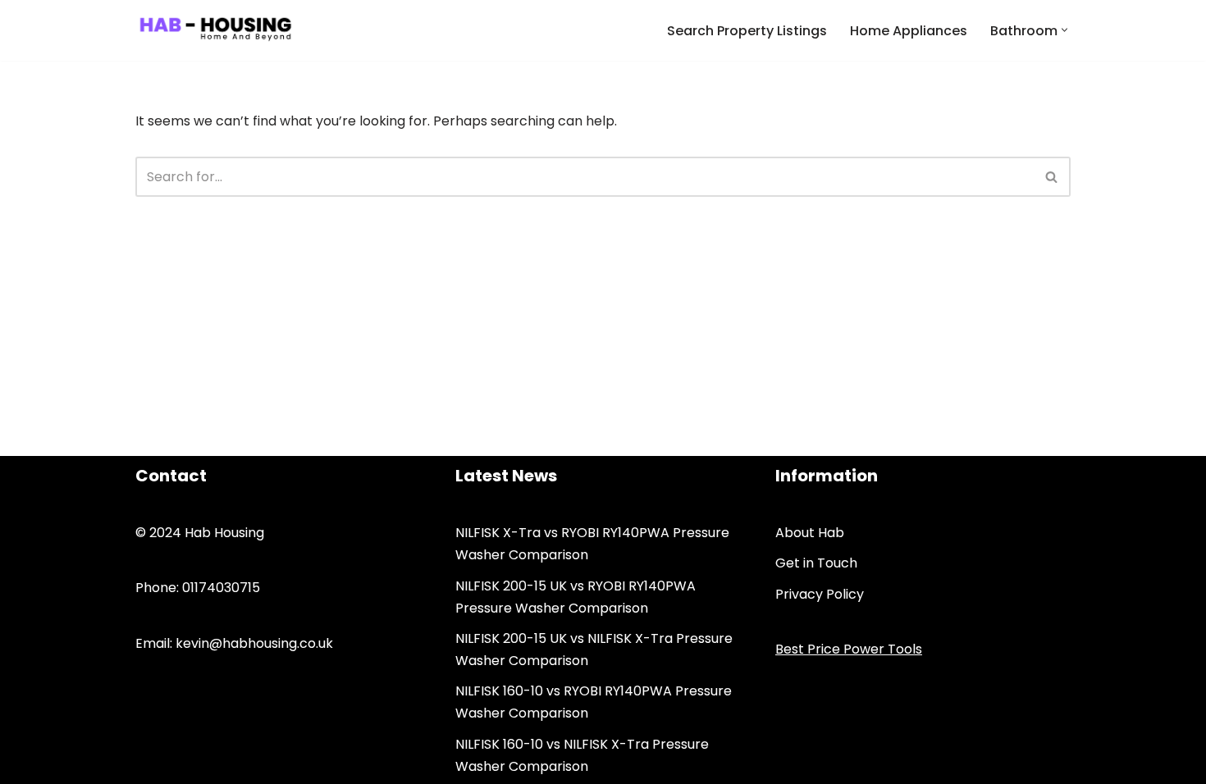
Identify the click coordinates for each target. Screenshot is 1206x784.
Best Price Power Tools (848, 649)
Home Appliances (908, 30)
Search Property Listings (747, 30)
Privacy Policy (819, 594)
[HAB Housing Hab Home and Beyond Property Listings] (215, 30)
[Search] (1052, 177)
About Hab (809, 532)
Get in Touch (816, 563)
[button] (1064, 30)
